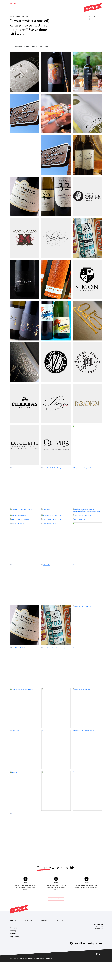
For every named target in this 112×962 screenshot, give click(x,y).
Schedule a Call (56, 899)
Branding (27, 47)
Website (34, 47)
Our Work (14, 921)
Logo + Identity (44, 47)
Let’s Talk (59, 921)
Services (28, 921)
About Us (44, 921)
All (12, 47)
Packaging (18, 47)
